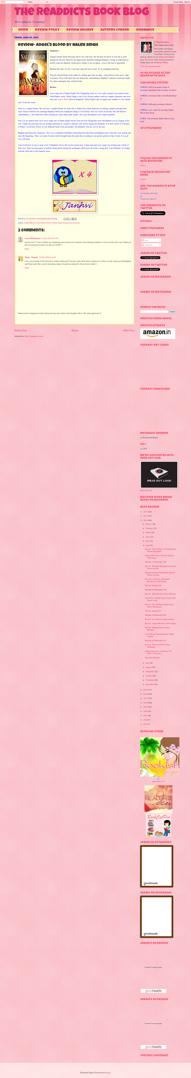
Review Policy (47, 30)
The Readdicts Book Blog (81, 12)
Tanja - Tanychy (31, 257)
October (149, 675)
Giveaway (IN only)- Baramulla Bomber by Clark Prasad (157, 580)
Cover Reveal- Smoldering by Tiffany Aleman (159, 635)
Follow (143, 165)
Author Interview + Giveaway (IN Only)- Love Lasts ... (158, 652)
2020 (145, 711)
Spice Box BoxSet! (152, 657)
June (148, 545)
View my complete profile (150, 66)
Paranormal (67, 222)
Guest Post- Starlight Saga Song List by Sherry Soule (160, 599)
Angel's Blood (63, 99)
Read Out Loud (146, 490)
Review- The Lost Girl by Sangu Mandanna (157, 645)
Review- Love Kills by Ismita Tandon (159, 619)
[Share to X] (70, 219)
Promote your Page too (148, 199)
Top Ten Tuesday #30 (153, 585)
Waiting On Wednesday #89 (156, 589)
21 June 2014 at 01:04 (49, 238)
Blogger (107, 1072)
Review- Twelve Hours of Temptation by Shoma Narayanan (160, 550)
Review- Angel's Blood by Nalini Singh (160, 623)
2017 (145, 698)
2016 (145, 694)
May (148, 541)
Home (23, 30)
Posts (146, 240)
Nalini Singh (57, 222)
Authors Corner (114, 30)
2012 (145, 511)
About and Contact (166, 56)
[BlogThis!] (67, 219)
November (150, 680)
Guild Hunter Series (43, 222)
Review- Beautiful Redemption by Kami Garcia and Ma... (160, 567)
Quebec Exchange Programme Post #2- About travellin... (160, 573)
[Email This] (64, 219)
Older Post (129, 330)
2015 (145, 689)
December (150, 684)
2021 (145, 715)
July (147, 663)
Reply (27, 248)
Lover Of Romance (32, 238)
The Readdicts (163, 42)
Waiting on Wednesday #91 (155, 640)
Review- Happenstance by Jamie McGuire (157, 628)
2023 (145, 724)
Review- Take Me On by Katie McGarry (160, 593)
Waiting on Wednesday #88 (155, 562)
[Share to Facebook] (72, 219)
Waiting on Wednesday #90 (155, 615)
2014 (145, 520)
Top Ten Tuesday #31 (153, 611)
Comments (148, 245)
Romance (76, 222)
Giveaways (145, 30)
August (149, 667)
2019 (145, 706)
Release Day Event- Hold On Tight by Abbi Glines (159, 556)
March (148, 532)
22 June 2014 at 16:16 (47, 257)
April (148, 536)
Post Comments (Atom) (34, 336)
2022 (145, 719)
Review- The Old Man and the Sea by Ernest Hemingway (159, 605)
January (149, 524)
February (149, 528)
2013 (145, 516)
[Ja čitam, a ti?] (158, 781)
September (150, 671)
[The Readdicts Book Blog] (141, 196)
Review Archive (80, 30)
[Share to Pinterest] (75, 219)
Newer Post (20, 330)
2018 (145, 702)
